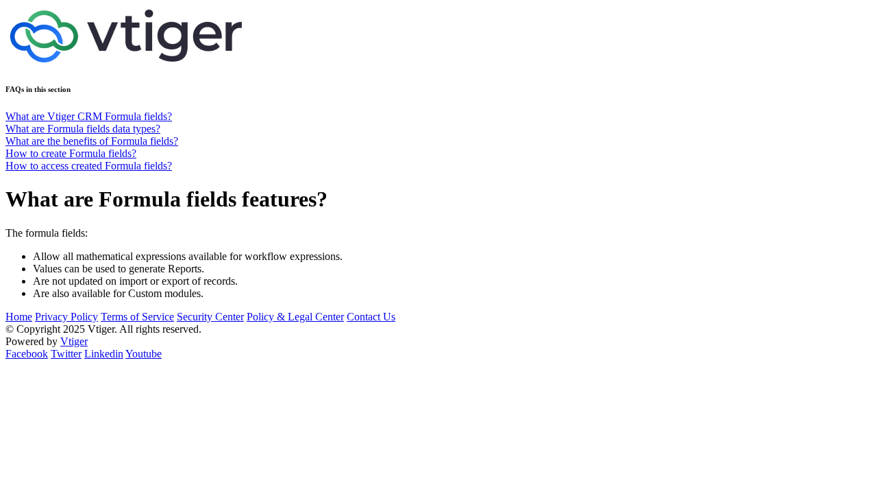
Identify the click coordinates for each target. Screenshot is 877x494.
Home (18, 316)
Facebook (26, 354)
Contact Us (371, 316)
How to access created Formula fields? (88, 166)
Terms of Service (137, 316)
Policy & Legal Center (295, 316)
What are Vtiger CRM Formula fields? (88, 116)
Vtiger (74, 341)
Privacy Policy (66, 316)
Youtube (143, 354)
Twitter (66, 354)
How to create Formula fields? (70, 153)
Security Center (210, 316)
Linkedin (103, 354)
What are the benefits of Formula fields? (91, 141)
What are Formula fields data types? (82, 128)
